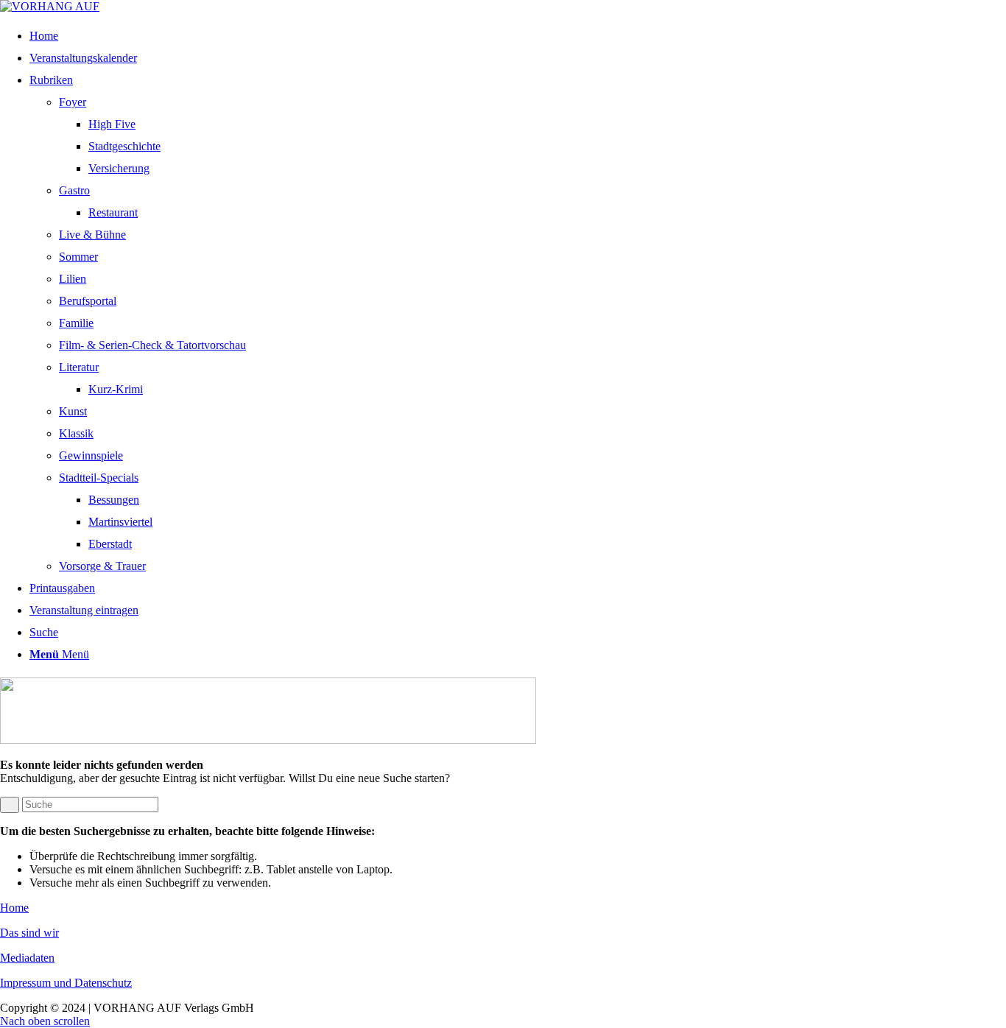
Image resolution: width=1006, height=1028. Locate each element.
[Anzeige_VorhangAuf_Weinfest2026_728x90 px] (268, 739)
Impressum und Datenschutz (66, 982)
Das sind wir (29, 932)
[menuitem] (512, 36)
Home (14, 907)
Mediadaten (27, 957)
